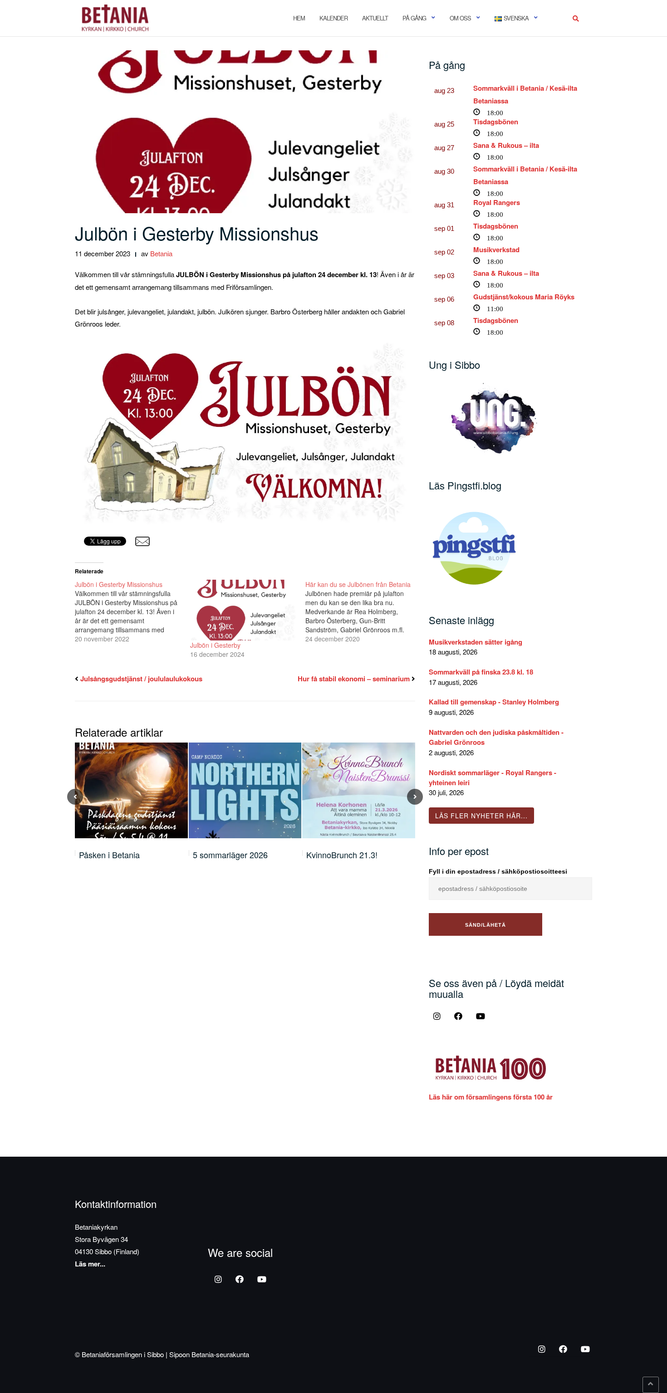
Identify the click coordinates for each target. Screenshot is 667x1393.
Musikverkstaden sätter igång (475, 642)
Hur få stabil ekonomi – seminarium (354, 679)
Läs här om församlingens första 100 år (491, 1097)
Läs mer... (90, 1264)
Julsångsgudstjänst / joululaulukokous (141, 679)
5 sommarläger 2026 (230, 854)
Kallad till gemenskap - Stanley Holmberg (494, 702)
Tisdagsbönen (495, 122)
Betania (161, 253)
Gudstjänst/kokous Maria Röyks (523, 297)
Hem (299, 18)
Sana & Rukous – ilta (506, 145)
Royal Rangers (496, 202)
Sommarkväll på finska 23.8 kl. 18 (481, 672)
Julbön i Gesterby (215, 645)
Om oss (460, 18)
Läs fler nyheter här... (481, 815)
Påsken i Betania (109, 854)
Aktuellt (375, 18)
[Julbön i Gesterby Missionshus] (132, 611)
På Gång (414, 18)
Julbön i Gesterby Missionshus (197, 232)
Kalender (333, 18)
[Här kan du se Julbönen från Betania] (363, 611)
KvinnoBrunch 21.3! (342, 854)
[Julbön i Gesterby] (243, 610)
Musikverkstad (496, 249)
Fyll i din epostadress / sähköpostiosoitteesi (498, 871)
